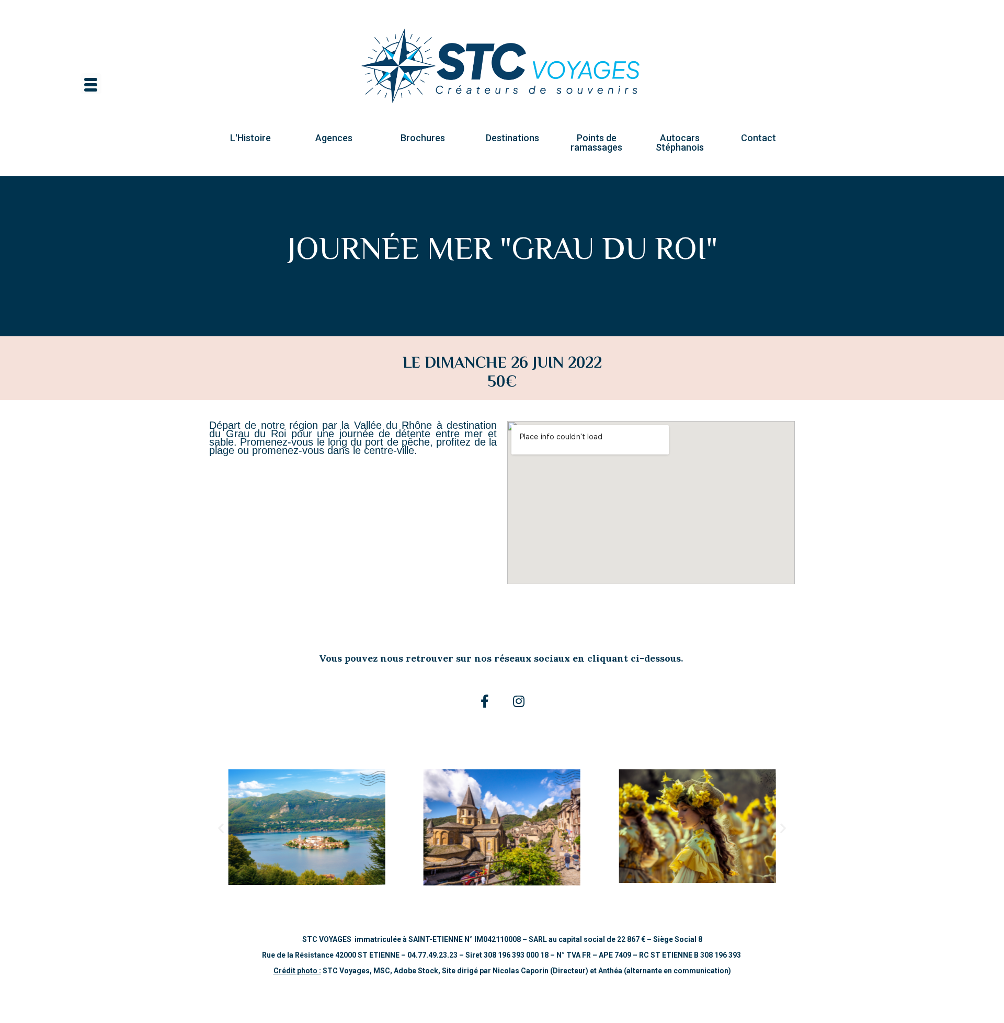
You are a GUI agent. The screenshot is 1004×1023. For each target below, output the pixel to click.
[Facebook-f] (484, 701)
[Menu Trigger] (91, 83)
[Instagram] (518, 701)
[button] (250, 138)
